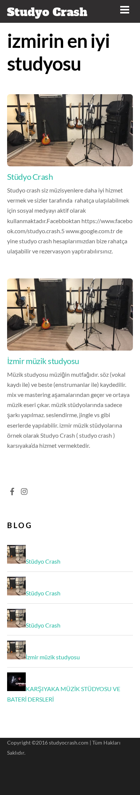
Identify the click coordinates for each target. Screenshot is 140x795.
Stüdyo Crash (30, 177)
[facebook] (12, 489)
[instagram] (24, 489)
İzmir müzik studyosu (43, 361)
